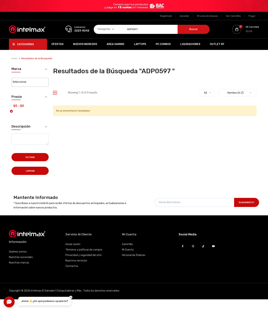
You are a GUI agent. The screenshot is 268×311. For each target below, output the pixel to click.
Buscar (193, 29)
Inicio (14, 58)
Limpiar (30, 171)
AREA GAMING (115, 44)
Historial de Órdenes (133, 255)
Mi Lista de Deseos (207, 16)
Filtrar (30, 157)
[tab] (55, 93)
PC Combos (163, 44)
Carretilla (127, 244)
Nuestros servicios (76, 260)
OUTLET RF (217, 44)
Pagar (251, 16)
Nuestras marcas (19, 262)
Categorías (25, 44)
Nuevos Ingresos (85, 44)
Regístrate (166, 16)
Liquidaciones (190, 44)
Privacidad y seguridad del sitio (83, 255)
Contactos (71, 266)
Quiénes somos (18, 251)
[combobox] (30, 82)
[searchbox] (30, 82)
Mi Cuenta (128, 249)
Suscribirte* (247, 202)
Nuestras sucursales (21, 257)
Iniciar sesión (72, 244)
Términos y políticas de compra (83, 249)
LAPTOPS (140, 44)
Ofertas (57, 44)
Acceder (184, 16)
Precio (16, 97)
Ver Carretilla (233, 16)
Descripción (20, 126)
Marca (16, 69)
